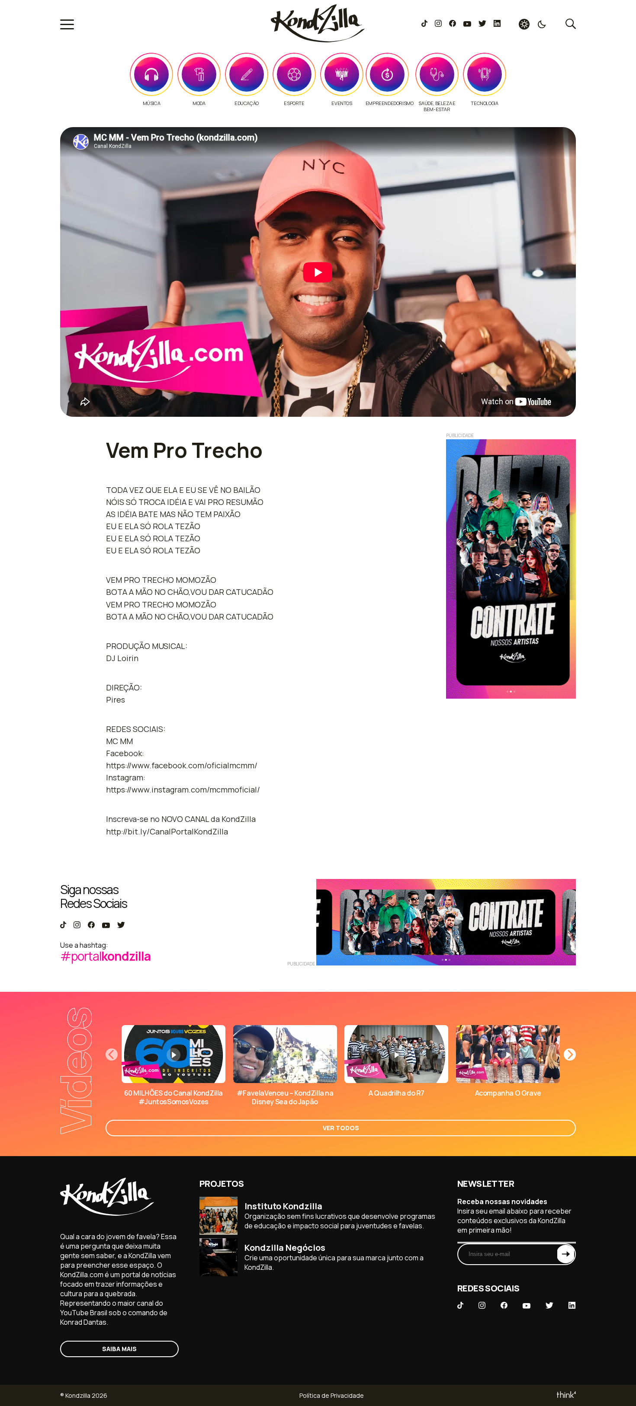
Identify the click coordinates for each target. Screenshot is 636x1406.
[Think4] (566, 1395)
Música (152, 103)
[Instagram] (438, 24)
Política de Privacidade (331, 1395)
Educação (246, 103)
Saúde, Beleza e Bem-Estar (436, 106)
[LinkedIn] (497, 24)
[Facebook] (452, 24)
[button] (570, 1054)
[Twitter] (482, 24)
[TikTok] (424, 24)
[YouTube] (467, 24)
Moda (199, 103)
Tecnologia (484, 103)
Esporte (294, 103)
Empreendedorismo (390, 103)
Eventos (341, 103)
